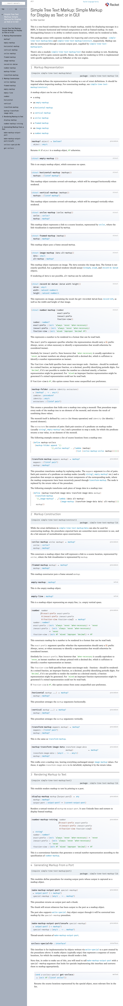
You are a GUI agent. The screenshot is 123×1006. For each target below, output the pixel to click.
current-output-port (75, 803)
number (35, 610)
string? (42, 430)
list (79, 451)
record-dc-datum (110, 268)
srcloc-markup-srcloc (93, 451)
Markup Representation (12, 36)
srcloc (102, 225)
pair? (57, 401)
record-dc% (108, 299)
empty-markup (42, 103)
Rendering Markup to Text (13, 116)
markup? (36, 141)
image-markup (42, 128)
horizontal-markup (44, 108)
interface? (61, 943)
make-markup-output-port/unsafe (50, 923)
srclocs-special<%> (42, 943)
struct (35, 158)
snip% (94, 268)
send (38, 975)
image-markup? (47, 499)
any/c (45, 144)
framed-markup (41, 123)
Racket (85, 2)
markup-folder (40, 389)
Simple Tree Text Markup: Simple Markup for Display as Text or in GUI (12, 30)
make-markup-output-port (46, 890)
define (37, 443)
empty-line (37, 596)
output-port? (54, 803)
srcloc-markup (41, 118)
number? (46, 322)
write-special (59, 912)
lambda (78, 448)
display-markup (40, 796)
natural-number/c (49, 290)
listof (47, 176)
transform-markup (41, 459)
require (36, 73)
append (54, 445)
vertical (37, 710)
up (16, 9)
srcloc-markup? (62, 448)
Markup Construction (11, 78)
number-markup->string (44, 819)
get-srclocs (66, 974)
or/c (52, 325)
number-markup (41, 133)
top (3, 9)
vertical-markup (43, 113)
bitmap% (87, 268)
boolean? (57, 141)
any (77, 797)
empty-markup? (54, 430)
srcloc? (46, 216)
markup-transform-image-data (48, 747)
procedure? (48, 395)
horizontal (38, 693)
